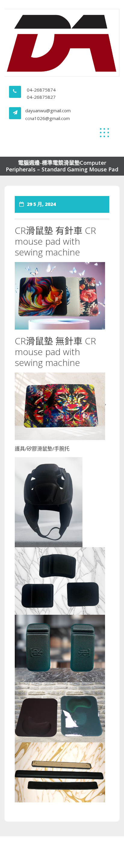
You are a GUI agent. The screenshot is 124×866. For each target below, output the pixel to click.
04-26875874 (41, 90)
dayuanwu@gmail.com (48, 110)
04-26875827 (41, 97)
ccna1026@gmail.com (47, 118)
